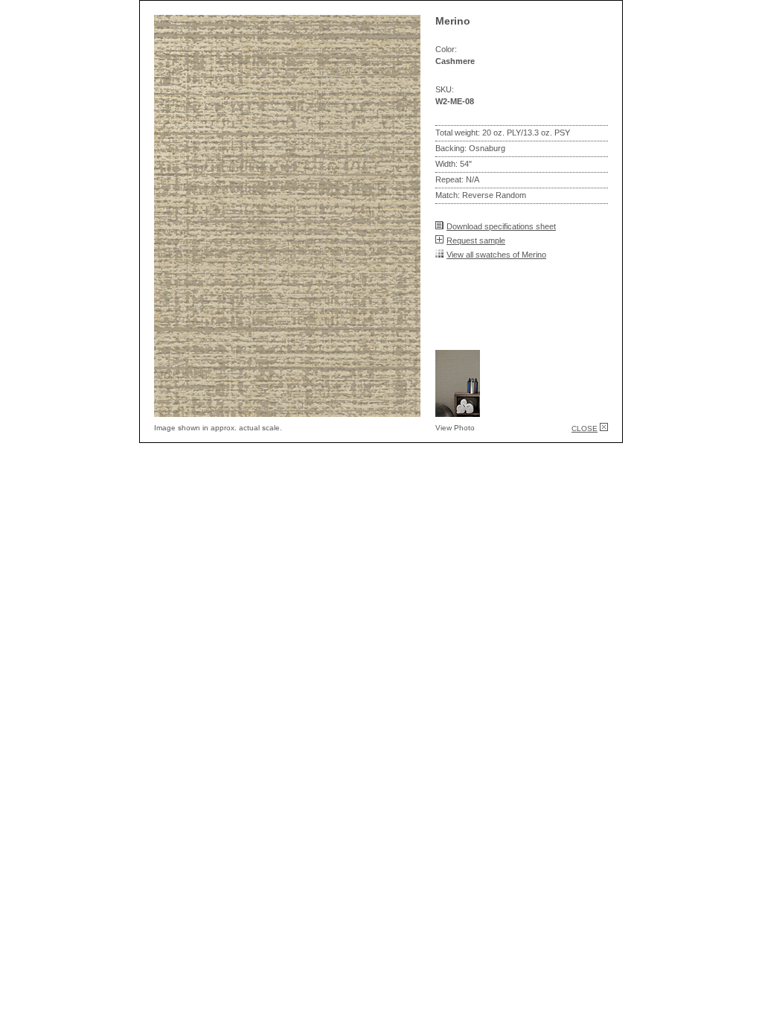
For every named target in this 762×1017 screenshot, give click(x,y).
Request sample (475, 240)
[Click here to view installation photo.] (457, 413)
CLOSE (585, 428)
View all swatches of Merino (496, 254)
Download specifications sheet (501, 226)
